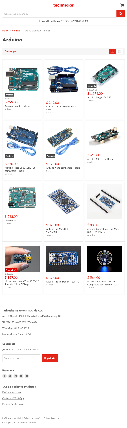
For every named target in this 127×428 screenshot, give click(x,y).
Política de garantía (32, 418)
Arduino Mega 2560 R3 (99, 97)
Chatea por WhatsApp (13, 398)
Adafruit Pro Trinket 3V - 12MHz (62, 281)
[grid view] (112, 51)
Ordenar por (10, 51)
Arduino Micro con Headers (101, 159)
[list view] (119, 51)
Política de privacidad (11, 418)
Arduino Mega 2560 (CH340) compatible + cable (20, 169)
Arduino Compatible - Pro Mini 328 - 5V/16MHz (103, 230)
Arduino (16, 30)
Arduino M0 (11, 220)
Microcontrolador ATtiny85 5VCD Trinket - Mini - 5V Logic (22, 283)
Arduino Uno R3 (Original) (18, 106)
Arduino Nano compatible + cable (63, 167)
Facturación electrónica (13, 404)
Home (5, 30)
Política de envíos (51, 418)
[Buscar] (120, 13)
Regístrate (49, 358)
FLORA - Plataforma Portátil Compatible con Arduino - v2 (102, 283)
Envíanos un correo (11, 392)
